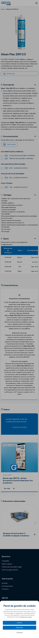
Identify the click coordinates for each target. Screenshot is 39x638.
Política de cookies (26, 617)
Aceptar (19, 623)
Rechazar (19, 628)
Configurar (19, 632)
